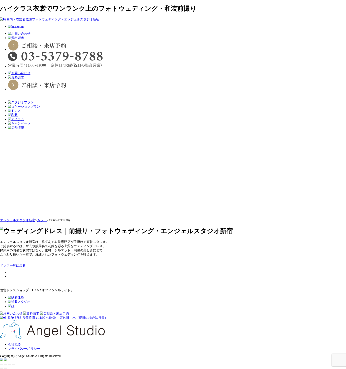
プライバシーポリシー (24, 348)
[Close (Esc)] (1, 364)
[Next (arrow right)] (5, 368)
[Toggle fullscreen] (9, 364)
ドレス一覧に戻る (13, 265)
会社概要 (14, 344)
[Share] (5, 364)
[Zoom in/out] (13, 364)
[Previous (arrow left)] (1, 368)
